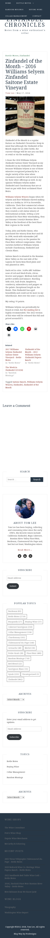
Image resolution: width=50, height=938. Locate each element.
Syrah (13, 674)
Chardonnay (16, 637)
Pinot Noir (34, 653)
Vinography (10, 907)
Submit (13, 586)
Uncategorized (30, 674)
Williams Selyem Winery (17, 197)
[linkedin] (25, 556)
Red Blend (15, 664)
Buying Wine (35, 9)
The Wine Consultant (15, 828)
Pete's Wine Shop (13, 833)
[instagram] (30, 556)
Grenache (14, 648)
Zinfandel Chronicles (25, 22)
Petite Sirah (15, 653)
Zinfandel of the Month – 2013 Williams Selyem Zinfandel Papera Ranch (33, 354)
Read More (25, 550)
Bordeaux (14, 611)
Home (8, 3)
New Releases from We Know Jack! (21, 892)
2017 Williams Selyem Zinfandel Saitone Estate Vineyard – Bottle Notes (13, 354)
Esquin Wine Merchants (16, 838)
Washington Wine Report (16, 912)
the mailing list (31, 310)
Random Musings (14, 9)
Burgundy (15, 622)
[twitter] (19, 556)
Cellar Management (16, 16)
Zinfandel (25, 56)
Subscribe (14, 737)
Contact (37, 16)
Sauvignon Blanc (18, 669)
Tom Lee (10, 93)
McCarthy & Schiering (15, 844)
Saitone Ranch (19, 382)
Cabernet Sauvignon (20, 627)
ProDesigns (31, 934)
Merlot (30, 648)
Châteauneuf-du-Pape (21, 643)
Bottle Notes (23, 3)
